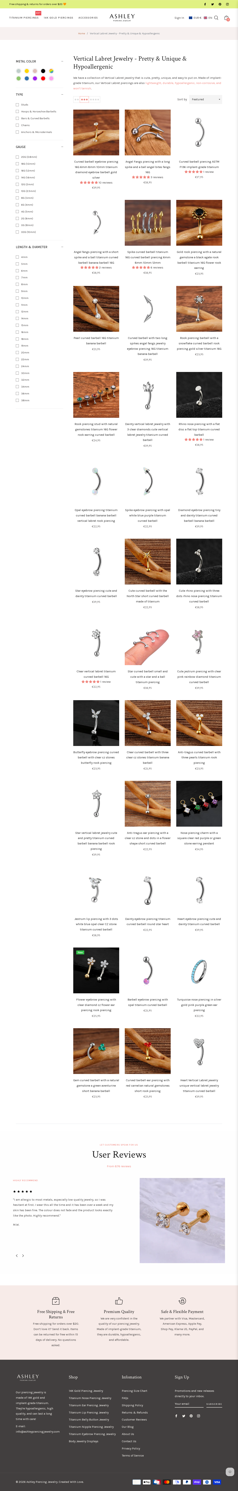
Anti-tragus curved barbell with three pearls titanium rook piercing (199, 757)
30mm (25, 373)
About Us (128, 1434)
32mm (25, 379)
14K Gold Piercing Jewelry (86, 1391)
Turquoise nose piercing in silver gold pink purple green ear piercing (199, 1005)
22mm (25, 359)
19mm (24, 345)
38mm (25, 400)
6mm (24, 270)
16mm (24, 332)
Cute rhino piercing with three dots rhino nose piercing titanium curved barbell (199, 596)
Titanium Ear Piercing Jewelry (89, 1405)
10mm (24, 298)
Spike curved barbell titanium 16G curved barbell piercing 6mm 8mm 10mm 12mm (147, 257)
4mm (24, 257)
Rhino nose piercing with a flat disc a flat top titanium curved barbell (199, 429)
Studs (24, 104)
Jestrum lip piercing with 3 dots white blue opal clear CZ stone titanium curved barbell (96, 924)
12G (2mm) (27, 184)
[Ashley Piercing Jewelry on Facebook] (204, 4)
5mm (24, 264)
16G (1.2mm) (28, 170)
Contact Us (129, 1441)
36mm (25, 393)
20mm (25, 352)
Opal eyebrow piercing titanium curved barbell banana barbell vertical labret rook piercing (96, 515)
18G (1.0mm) (28, 163)
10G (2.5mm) (28, 191)
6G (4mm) (27, 204)
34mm (25, 386)
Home (81, 33)
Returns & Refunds (135, 1412)
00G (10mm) (28, 232)
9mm (24, 291)
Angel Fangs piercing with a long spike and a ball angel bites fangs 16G (147, 167)
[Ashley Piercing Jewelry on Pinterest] (219, 4)
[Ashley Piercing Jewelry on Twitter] (212, 4)
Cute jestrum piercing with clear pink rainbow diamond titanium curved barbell (199, 677)
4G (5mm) (27, 211)
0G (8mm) (27, 225)
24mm (25, 366)
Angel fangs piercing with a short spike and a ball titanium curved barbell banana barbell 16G (96, 257)
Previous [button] (16, 1255)
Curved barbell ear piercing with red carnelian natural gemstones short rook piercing (148, 1085)
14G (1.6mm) (28, 177)
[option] (119, 1220)
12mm (24, 311)
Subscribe (214, 1404)
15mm (24, 325)
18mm (24, 339)
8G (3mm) (27, 198)
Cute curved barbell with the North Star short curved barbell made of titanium (148, 596)
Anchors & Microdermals (36, 132)
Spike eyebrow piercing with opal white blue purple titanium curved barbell (147, 515)
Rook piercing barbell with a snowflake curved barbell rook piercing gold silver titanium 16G (199, 343)
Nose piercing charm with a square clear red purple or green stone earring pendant (199, 838)
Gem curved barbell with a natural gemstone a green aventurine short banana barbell (96, 1085)
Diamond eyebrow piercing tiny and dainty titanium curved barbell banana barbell (199, 515)
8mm (24, 284)
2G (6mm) (27, 218)
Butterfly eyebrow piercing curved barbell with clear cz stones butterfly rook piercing (96, 757)
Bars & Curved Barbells (35, 118)
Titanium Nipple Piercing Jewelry (91, 1427)
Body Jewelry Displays (83, 1441)
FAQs (125, 1398)
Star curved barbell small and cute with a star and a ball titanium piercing (148, 677)
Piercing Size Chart (134, 1391)
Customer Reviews (134, 1419)
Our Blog (128, 1427)
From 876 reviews (119, 1166)
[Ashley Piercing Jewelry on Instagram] (227, 4)
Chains (25, 125)
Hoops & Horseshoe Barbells (38, 111)
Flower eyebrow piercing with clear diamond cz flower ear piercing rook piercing (96, 1005)
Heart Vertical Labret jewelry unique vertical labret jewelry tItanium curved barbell (199, 1085)
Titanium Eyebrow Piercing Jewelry (92, 1434)
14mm (24, 318)
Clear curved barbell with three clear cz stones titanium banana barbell (147, 757)
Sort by (182, 99)
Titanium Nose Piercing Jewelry (90, 1398)
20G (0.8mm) (29, 157)
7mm (24, 277)
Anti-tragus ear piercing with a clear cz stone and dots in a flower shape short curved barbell (148, 838)
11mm (24, 305)
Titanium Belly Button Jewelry (89, 1419)
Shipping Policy (132, 1405)
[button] (200, 17)
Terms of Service (133, 1455)
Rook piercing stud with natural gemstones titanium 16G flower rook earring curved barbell (96, 429)
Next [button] (23, 1255)
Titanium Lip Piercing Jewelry (89, 1412)
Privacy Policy (131, 1448)
